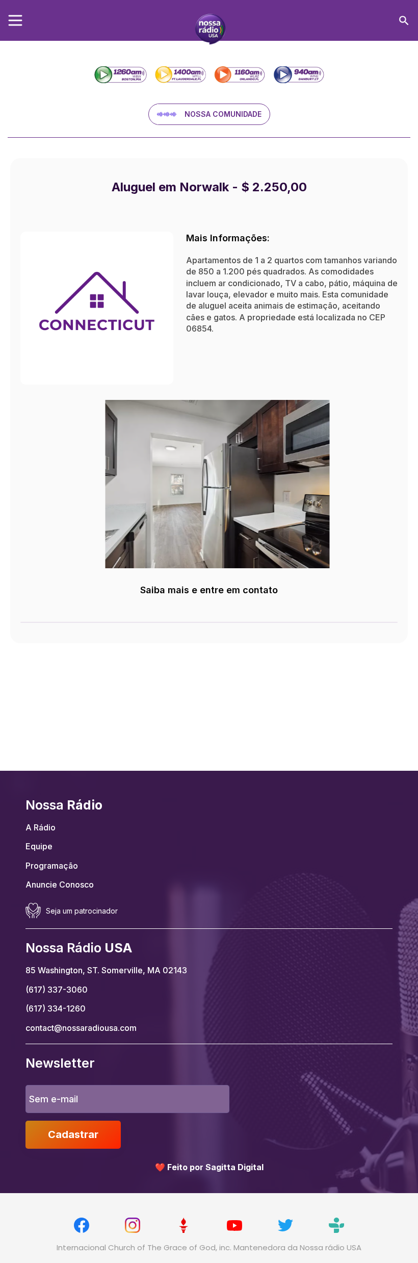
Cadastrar (73, 1134)
